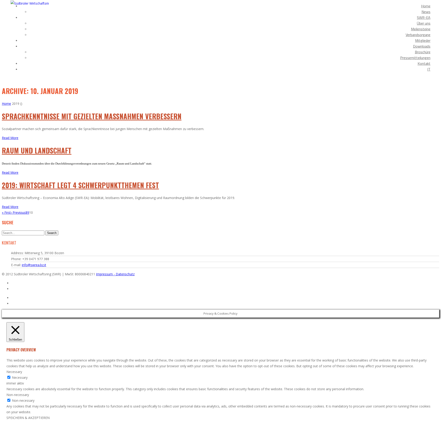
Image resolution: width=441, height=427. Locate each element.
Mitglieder (422, 40)
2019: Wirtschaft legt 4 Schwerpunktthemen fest (80, 185)
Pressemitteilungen (415, 57)
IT (428, 69)
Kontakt (424, 63)
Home (425, 6)
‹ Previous (18, 212)
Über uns (423, 23)
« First (6, 212)
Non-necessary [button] (17, 395)
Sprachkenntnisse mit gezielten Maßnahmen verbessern (91, 116)
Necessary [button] (14, 372)
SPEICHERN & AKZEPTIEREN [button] (28, 418)
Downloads (421, 46)
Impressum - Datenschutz (115, 274)
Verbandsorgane (418, 34)
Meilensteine (420, 29)
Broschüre (422, 52)
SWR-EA (423, 17)
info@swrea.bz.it (34, 265)
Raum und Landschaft (36, 150)
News (425, 11)
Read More (10, 138)
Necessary (20, 377)
